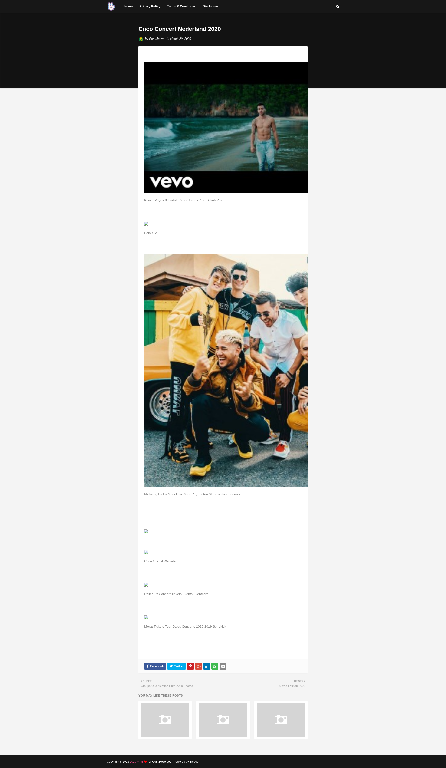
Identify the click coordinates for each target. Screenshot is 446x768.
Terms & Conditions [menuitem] (181, 6)
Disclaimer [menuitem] (210, 6)
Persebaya (156, 38)
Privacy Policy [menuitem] (150, 6)
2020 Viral (136, 761)
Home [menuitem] (128, 6)
